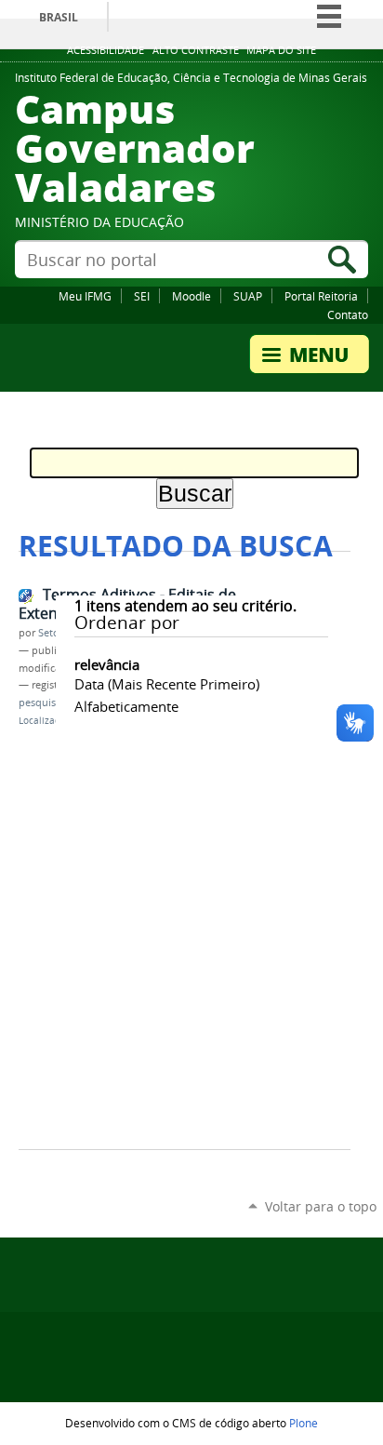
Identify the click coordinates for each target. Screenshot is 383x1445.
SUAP (247, 295)
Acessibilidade (105, 50)
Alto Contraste (195, 50)
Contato (347, 314)
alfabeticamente (126, 706)
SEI (142, 295)
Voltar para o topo (320, 1206)
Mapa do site (281, 50)
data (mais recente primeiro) (166, 684)
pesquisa (40, 702)
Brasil (58, 17)
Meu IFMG (85, 295)
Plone (303, 1422)
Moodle (191, 295)
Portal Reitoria (321, 295)
